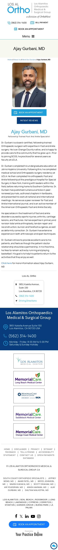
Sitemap (48, 449)
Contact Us (26, 455)
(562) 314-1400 (19, 22)
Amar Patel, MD (26, 481)
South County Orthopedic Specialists (23, 478)
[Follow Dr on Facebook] (16, 516)
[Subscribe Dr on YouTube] (33, 516)
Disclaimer (20, 449)
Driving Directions (28, 300)
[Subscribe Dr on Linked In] (27, 516)
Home (10, 60)
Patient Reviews (29, 120)
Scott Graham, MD (44, 484)
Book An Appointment (31, 112)
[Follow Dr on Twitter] (21, 516)
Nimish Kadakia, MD (20, 484)
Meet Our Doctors (28, 60)
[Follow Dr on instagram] (39, 516)
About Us (17, 60)
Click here (6, 263)
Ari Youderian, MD (13, 487)
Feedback (10, 452)
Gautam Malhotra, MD (37, 490)
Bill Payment (41, 22)
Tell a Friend (27, 452)
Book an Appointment (31, 28)
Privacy (35, 449)
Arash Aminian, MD (36, 487)
